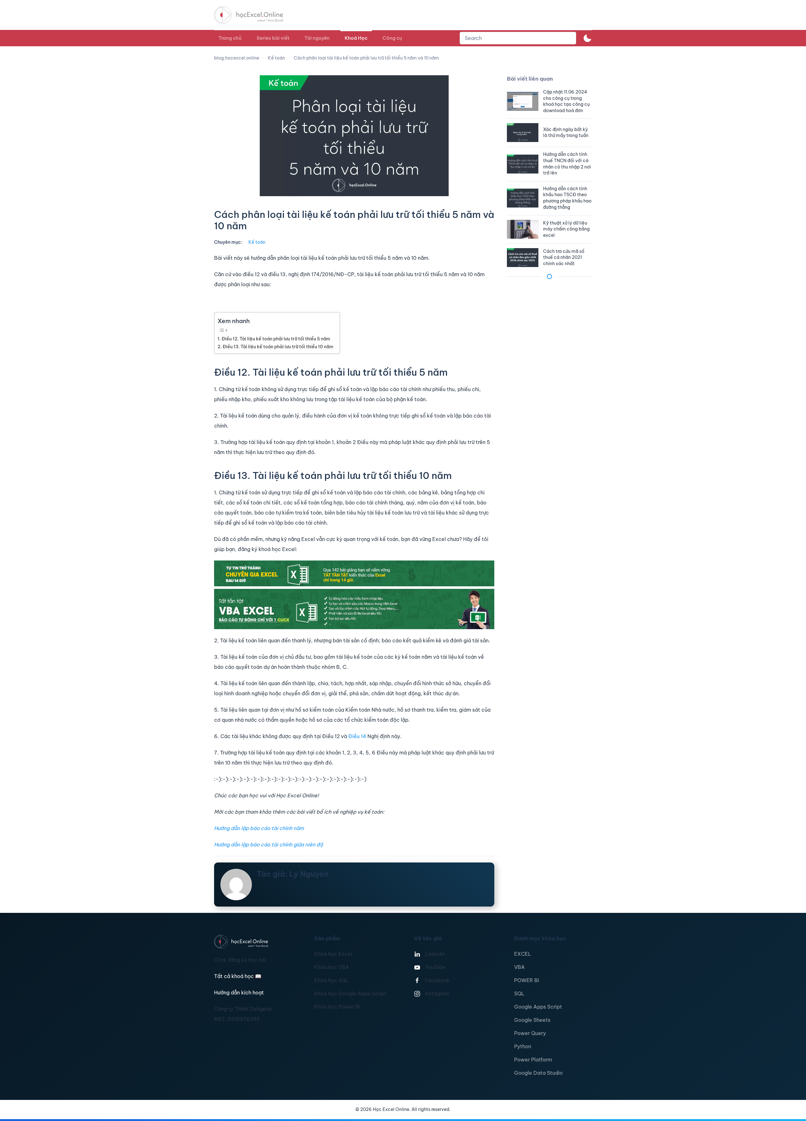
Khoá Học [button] (356, 38)
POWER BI (526, 980)
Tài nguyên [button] (317, 38)
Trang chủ (230, 38)
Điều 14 (357, 736)
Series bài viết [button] (273, 38)
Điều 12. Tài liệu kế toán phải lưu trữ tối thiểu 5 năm (276, 339)
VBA (519, 967)
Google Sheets (532, 1020)
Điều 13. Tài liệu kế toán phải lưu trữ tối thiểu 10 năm (278, 347)
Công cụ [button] (392, 38)
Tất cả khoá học (237, 976)
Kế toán (256, 242)
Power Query (530, 1033)
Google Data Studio (538, 1073)
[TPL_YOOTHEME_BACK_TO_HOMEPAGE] (254, 15)
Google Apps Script (538, 1007)
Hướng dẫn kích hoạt (239, 992)
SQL (519, 993)
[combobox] (518, 38)
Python (522, 1046)
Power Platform (533, 1059)
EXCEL (522, 954)
